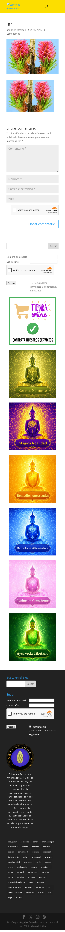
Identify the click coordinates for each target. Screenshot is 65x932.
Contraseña (12, 261)
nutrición (45, 872)
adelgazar (12, 841)
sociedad (30, 892)
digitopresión (13, 857)
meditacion (46, 867)
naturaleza (32, 872)
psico (31, 882)
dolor (25, 857)
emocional (36, 857)
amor (35, 841)
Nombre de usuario (16, 256)
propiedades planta (16, 882)
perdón (20, 877)
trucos (41, 892)
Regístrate (35, 290)
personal (31, 877)
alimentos (25, 841)
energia (48, 857)
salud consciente (15, 892)
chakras (46, 846)
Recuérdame (40, 282)
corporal (47, 851)
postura (42, 877)
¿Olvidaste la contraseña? (43, 286)
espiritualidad (14, 862)
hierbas (47, 862)
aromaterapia (48, 841)
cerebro (35, 846)
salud (50, 887)
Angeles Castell (27, 922)
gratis (38, 862)
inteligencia (22, 867)
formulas (28, 862)
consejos (35, 851)
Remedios (40, 887)
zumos (19, 897)
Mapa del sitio (38, 926)
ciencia (11, 851)
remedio (28, 887)
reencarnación (14, 887)
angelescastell (18, 29)
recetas (40, 882)
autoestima (13, 846)
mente (10, 872)
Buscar (53, 245)
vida (49, 892)
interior (34, 867)
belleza (25, 846)
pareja (10, 877)
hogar (10, 867)
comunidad (23, 851)
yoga (10, 897)
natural (20, 872)
